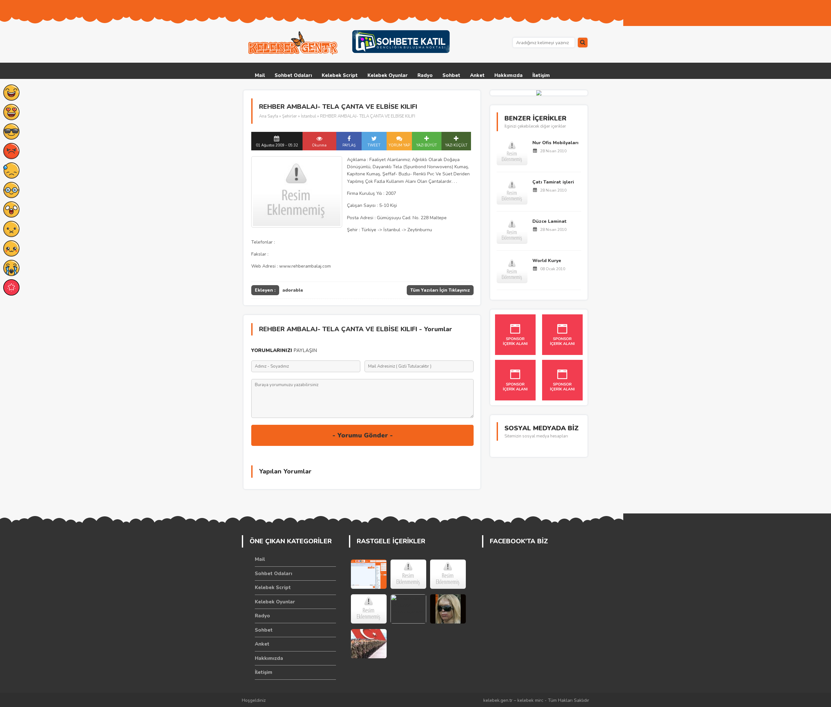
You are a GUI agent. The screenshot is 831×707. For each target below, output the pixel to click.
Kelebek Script (340, 75)
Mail (260, 75)
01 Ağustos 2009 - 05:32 (277, 145)
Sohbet (451, 75)
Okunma (319, 145)
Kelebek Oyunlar (387, 75)
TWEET (373, 145)
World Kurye (546, 261)
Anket (477, 75)
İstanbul (308, 116)
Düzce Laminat (549, 221)
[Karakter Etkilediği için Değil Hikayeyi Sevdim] (408, 574)
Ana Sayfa (268, 116)
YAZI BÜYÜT (426, 145)
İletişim (541, 75)
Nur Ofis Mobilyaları (555, 143)
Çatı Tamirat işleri (553, 182)
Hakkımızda (508, 75)
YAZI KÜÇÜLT (456, 145)
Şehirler (289, 116)
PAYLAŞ (349, 145)
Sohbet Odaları (293, 75)
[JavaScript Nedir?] (448, 574)
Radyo (425, 75)
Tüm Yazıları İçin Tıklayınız (440, 290)
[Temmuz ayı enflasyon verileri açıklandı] (408, 609)
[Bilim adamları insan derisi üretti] (448, 609)
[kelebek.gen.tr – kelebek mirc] (294, 43)
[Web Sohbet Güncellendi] (369, 574)
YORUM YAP (399, 145)
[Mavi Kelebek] (369, 609)
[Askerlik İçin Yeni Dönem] (369, 643)
